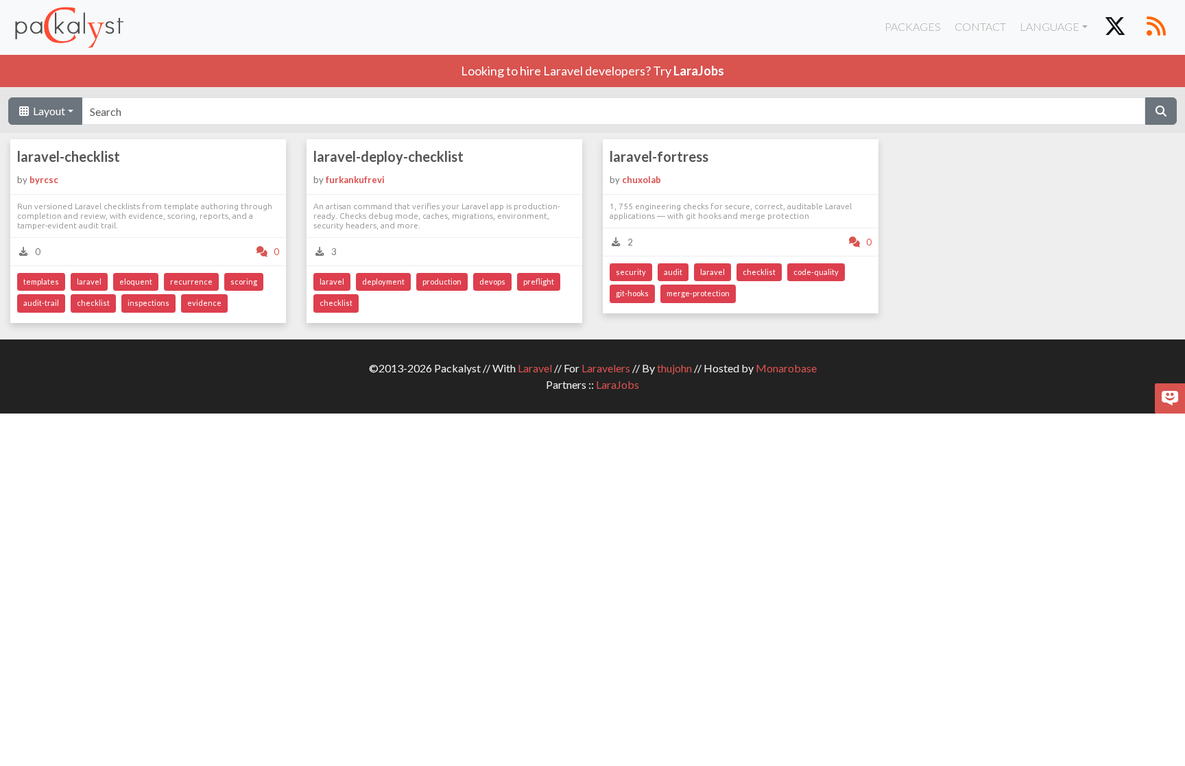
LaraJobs (617, 384)
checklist (93, 302)
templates (41, 281)
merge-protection (698, 293)
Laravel (535, 367)
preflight (538, 281)
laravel (89, 281)
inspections (148, 302)
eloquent (135, 281)
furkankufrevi (355, 179)
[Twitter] (1115, 27)
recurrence (191, 281)
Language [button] (1049, 26)
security (631, 271)
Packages (913, 26)
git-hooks (632, 293)
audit (673, 271)
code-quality (816, 271)
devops (492, 281)
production (442, 281)
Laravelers (606, 367)
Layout (48, 110)
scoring (243, 281)
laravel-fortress (659, 156)
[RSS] (1156, 27)
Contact (980, 26)
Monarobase (786, 367)
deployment (383, 281)
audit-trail (41, 302)
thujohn (674, 367)
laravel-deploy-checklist (388, 156)
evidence (204, 302)
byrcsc (43, 179)
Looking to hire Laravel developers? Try (592, 70)
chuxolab (641, 179)
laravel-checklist (68, 156)
